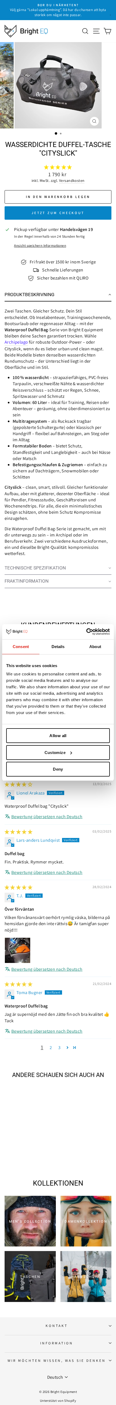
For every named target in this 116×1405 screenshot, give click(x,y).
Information (56, 1343)
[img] (18, 784)
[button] (58, 167)
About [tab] (95, 646)
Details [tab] (58, 646)
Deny (58, 769)
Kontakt (57, 1325)
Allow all (57, 735)
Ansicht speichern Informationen (40, 245)
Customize (55, 752)
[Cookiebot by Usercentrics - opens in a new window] (86, 631)
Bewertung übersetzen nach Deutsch (47, 816)
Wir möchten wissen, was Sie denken (57, 1360)
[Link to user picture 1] (17, 950)
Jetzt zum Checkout (58, 213)
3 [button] (59, 1047)
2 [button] (51, 1047)
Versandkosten (71, 180)
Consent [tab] (21, 646)
